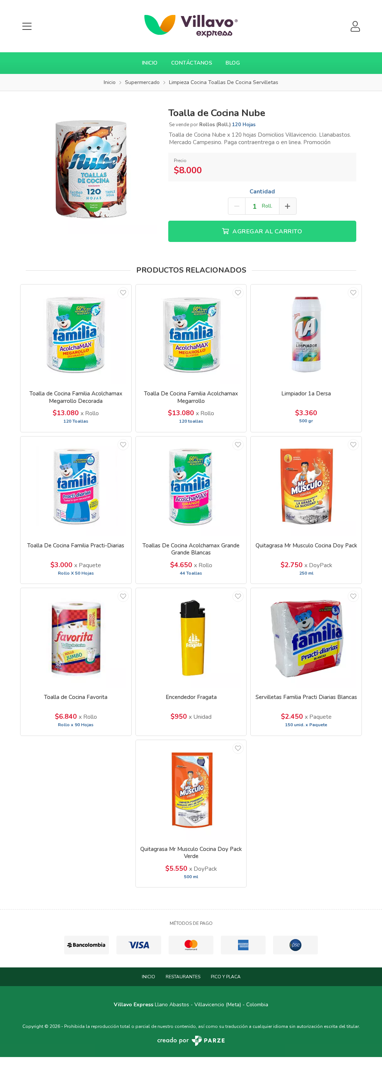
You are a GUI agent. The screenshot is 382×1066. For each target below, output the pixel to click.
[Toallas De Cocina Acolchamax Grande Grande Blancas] (191, 486)
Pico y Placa (226, 977)
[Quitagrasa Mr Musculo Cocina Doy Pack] (306, 486)
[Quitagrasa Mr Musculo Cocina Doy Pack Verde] (191, 790)
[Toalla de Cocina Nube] (91, 167)
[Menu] (26, 26)
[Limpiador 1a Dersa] (306, 334)
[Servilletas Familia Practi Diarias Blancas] (306, 638)
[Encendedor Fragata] (191, 638)
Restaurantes (183, 977)
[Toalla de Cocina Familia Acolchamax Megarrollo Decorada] (76, 334)
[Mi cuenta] (355, 26)
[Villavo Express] (191, 26)
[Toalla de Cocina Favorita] (76, 638)
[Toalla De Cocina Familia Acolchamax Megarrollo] (191, 334)
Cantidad (262, 191)
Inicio (150, 62)
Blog (233, 62)
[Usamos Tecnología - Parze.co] (191, 1041)
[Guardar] (123, 292)
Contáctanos (192, 62)
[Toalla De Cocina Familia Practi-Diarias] (76, 486)
